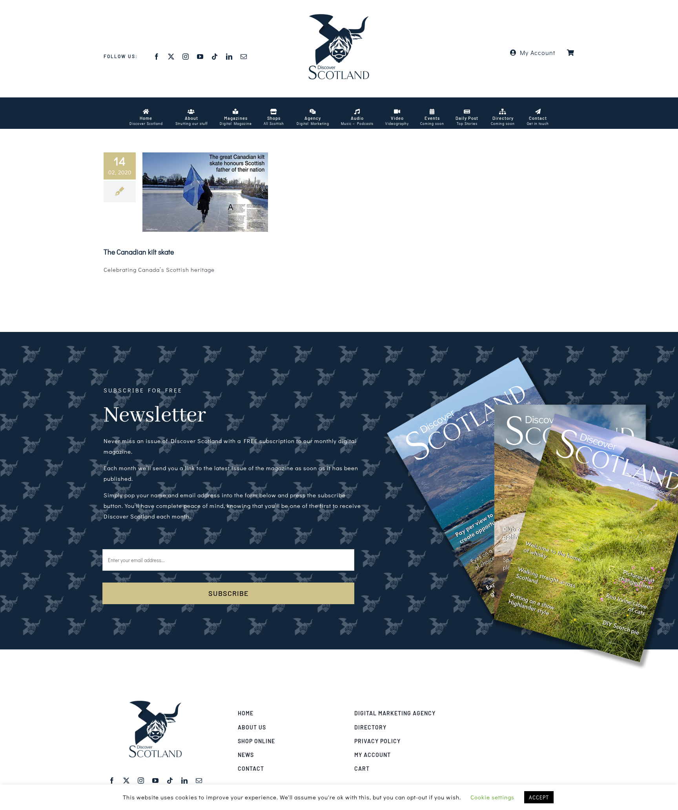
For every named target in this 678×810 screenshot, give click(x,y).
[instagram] (185, 56)
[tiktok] (214, 56)
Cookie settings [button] (492, 797)
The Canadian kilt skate (139, 252)
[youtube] (200, 56)
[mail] (244, 56)
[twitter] (171, 56)
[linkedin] (229, 56)
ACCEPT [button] (539, 797)
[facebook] (156, 56)
